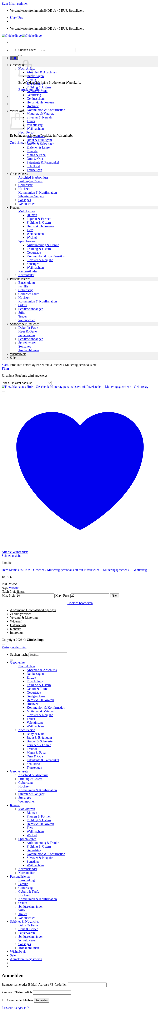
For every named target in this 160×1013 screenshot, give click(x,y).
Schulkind (33, 166)
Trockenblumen (28, 350)
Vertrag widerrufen (14, 647)
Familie (23, 286)
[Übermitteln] (20, 55)
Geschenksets (19, 173)
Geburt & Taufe (37, 91)
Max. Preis (62, 595)
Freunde (32, 151)
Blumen (32, 215)
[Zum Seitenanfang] (3, 644)
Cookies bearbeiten (80, 603)
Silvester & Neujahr (40, 117)
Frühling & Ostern (39, 87)
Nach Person (26, 132)
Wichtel (32, 237)
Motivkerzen (26, 211)
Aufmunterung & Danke (43, 245)
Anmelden (41, 1000)
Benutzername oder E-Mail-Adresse (34, 984)
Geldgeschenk (36, 98)
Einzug (31, 80)
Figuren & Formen (39, 218)
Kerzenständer (27, 271)
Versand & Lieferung (24, 617)
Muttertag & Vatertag (40, 113)
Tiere (30, 230)
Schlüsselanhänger (30, 309)
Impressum (17, 632)
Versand (14, 588)
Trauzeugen (34, 170)
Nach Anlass (26, 666)
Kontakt (15, 629)
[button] (14, 58)
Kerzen (15, 207)
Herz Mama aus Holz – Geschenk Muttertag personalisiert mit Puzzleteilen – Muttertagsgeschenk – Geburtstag (74, 570)
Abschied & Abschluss (42, 72)
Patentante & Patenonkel (43, 162)
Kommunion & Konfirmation (46, 110)
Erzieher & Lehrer (39, 147)
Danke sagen (35, 76)
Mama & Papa (36, 155)
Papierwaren (26, 335)
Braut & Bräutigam (39, 140)
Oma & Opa (35, 158)
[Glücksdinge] (22, 35)
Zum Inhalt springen (15, 3)
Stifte (21, 312)
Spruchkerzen (27, 241)
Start (5, 365)
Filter (114, 595)
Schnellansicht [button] (11, 555)
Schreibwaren (27, 342)
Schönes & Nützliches (24, 324)
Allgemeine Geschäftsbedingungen (33, 610)
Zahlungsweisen (20, 614)
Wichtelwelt (18, 354)
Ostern (22, 305)
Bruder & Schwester (40, 143)
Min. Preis (8, 595)
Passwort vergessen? (15, 1007)
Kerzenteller (26, 275)
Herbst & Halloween (40, 102)
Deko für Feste (28, 327)
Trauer (31, 121)
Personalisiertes (20, 279)
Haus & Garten (28, 331)
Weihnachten (35, 128)
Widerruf (16, 621)
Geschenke (17, 65)
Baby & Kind (36, 136)
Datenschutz (18, 625)
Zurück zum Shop (22, 142)
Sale (13, 357)
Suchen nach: (27, 50)
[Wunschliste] (3, 391)
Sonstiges (24, 200)
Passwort (17, 992)
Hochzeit (33, 106)
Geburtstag (34, 95)
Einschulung (35, 83)
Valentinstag (35, 125)
